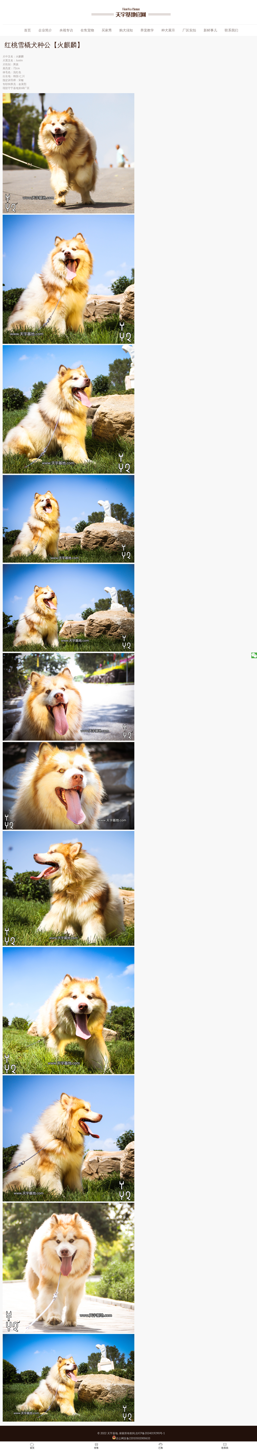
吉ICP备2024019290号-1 (150, 1433)
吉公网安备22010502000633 (133, 1438)
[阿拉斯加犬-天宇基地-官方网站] (131, 12)
